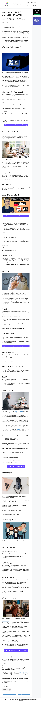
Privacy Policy (33, 2)
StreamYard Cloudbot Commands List (9, 694)
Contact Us (29, 5)
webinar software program (22, 672)
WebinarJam (5, 693)
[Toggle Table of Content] (9, 690)
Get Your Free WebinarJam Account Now (15, 216)
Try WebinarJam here (6, 685)
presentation (19, 429)
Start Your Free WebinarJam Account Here (15, 346)
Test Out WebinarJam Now (15, 466)
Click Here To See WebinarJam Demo (15, 125)
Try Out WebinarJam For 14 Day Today (15, 650)
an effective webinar (19, 411)
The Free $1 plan (5, 621)
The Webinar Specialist (19, 4)
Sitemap (34, 5)
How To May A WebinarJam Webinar (24, 694)
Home (28, 2)
